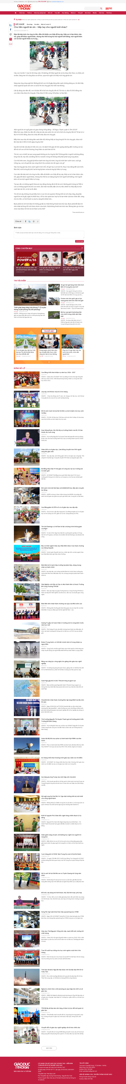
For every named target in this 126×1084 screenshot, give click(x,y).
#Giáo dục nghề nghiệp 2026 (29, 19)
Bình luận (10, 39)
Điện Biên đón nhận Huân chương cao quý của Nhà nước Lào (61, 604)
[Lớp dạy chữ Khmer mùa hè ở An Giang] (27, 399)
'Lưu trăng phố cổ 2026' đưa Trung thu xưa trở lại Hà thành (61, 854)
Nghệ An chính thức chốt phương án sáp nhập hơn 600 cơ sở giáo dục (62, 990)
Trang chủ (15, 12)
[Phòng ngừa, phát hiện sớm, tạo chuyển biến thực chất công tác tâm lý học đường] (25, 341)
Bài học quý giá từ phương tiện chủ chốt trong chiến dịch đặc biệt (71, 314)
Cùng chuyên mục (23, 248)
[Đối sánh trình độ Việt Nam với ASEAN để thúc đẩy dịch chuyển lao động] (27, 495)
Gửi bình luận (79, 241)
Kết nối (50, 13)
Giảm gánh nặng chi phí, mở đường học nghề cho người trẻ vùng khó (61, 836)
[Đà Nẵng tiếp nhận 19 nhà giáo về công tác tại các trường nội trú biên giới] (27, 476)
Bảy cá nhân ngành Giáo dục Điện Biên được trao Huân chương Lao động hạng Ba (62, 547)
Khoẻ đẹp (29, 24)
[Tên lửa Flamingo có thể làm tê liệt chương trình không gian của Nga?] (27, 534)
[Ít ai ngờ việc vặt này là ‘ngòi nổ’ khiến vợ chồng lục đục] (27, 259)
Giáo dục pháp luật (40, 13)
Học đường (65, 13)
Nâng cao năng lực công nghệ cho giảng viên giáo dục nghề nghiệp (61, 662)
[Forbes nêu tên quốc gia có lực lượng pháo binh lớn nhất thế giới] (54, 301)
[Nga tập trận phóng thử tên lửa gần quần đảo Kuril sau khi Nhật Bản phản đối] (72, 341)
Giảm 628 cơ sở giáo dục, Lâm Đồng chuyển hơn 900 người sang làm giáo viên (61, 450)
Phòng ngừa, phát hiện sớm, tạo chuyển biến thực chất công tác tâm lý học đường (25, 352)
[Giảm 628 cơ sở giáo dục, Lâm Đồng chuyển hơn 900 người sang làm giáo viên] (27, 457)
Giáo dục (22, 13)
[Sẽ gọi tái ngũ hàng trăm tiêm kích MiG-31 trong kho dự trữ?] (54, 288)
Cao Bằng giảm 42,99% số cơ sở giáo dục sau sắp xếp (59, 507)
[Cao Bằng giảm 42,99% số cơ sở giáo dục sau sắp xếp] (27, 514)
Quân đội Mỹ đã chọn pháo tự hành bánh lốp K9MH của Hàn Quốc (61, 739)
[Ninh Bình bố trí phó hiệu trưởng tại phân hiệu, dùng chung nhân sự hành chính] (27, 572)
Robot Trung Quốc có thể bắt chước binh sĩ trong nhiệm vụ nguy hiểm (61, 643)
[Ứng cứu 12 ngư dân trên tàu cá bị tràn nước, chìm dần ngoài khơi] (49, 341)
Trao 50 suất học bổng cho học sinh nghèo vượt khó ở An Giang (61, 951)
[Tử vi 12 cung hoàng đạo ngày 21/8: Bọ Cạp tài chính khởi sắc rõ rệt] (73, 259)
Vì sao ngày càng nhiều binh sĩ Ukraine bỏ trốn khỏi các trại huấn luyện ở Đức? (61, 1048)
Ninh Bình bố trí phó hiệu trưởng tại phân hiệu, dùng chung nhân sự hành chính (61, 566)
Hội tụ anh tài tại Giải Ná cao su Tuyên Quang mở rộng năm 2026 (61, 874)
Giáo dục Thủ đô (109, 8)
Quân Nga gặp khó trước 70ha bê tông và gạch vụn (58, 681)
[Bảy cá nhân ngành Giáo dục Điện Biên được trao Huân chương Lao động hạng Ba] (27, 553)
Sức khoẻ (88, 13)
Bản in (10, 34)
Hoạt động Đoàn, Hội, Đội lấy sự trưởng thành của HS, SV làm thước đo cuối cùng (62, 431)
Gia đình (36, 24)
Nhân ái (73, 13)
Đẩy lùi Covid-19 (46, 24)
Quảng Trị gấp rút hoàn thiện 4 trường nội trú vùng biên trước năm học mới (62, 624)
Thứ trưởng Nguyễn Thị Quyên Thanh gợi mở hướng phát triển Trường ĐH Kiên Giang (62, 720)
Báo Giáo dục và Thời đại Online (24, 7)
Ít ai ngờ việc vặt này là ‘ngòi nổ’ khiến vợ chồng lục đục (26, 269)
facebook (10, 29)
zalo (10, 24)
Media (95, 13)
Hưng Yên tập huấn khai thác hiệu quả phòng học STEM (59, 912)
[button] (83, 347)
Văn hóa (101, 13)
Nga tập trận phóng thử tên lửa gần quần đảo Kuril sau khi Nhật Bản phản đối (72, 352)
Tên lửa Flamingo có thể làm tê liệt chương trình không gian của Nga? (61, 528)
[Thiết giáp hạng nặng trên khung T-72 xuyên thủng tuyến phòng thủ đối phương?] (30, 295)
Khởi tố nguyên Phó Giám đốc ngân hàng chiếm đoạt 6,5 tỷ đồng (61, 817)
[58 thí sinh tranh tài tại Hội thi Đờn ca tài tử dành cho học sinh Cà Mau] (27, 418)
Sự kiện (19, 20)
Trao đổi (57, 13)
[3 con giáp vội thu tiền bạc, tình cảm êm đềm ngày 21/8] (50, 259)
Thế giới (80, 13)
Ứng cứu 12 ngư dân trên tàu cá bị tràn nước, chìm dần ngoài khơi (48, 352)
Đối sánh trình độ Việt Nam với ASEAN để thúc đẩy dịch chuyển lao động (62, 489)
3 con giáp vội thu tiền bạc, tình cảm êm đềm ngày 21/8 (50, 269)
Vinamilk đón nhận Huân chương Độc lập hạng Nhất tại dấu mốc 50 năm (62, 701)
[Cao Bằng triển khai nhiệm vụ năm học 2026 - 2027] (27, 380)
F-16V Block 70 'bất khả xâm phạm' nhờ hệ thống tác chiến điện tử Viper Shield (62, 1067)
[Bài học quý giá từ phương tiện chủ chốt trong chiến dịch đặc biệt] (54, 315)
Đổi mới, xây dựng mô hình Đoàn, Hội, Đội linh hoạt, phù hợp (61, 893)
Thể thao (109, 13)
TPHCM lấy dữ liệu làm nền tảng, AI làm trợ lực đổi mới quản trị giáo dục (62, 1009)
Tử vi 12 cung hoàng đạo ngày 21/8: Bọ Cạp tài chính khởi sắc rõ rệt (73, 270)
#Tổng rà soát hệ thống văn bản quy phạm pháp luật (50, 19)
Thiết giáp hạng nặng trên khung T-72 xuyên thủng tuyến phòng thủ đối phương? (30, 308)
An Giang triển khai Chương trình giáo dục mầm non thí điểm (61, 758)
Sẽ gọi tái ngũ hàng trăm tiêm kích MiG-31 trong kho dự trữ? (72, 286)
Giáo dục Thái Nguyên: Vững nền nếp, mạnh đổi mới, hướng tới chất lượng (62, 932)
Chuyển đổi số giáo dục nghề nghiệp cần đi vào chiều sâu (60, 1027)
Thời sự (29, 13)
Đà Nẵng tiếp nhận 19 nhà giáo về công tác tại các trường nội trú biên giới (62, 470)
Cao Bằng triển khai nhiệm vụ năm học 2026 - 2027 (58, 372)
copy (38, 221)
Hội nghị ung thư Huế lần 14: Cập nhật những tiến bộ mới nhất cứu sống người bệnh (62, 797)
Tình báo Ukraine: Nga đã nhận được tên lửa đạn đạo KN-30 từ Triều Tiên (62, 971)
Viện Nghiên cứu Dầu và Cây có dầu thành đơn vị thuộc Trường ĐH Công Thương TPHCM (62, 585)
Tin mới (10, 44)
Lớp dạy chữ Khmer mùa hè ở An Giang (54, 392)
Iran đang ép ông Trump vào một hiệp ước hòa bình (58, 777)
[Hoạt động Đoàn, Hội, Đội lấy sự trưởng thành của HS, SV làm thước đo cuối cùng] (27, 437)
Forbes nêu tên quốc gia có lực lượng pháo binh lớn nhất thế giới (72, 300)
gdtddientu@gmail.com (58, 1)
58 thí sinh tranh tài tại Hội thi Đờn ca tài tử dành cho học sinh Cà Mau (62, 412)
